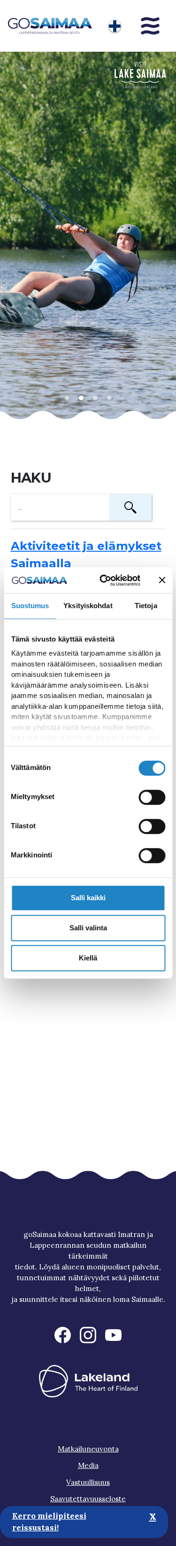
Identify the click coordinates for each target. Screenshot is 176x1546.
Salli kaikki (88, 898)
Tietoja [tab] (146, 606)
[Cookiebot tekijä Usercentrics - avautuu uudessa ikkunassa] (104, 580)
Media (88, 1465)
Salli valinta (88, 928)
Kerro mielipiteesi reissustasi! (49, 1522)
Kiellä (88, 958)
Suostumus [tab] (30, 606)
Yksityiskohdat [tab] (87, 606)
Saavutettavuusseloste (88, 1498)
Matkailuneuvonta (88, 1448)
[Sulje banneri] (162, 580)
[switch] (151, 797)
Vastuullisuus (88, 1482)
